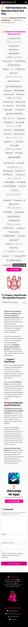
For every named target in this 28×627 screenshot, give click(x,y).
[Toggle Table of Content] (23, 302)
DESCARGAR (13, 501)
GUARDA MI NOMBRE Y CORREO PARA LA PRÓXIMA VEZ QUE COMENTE (12, 555)
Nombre (4, 534)
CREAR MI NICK (18, 265)
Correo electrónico (8, 542)
